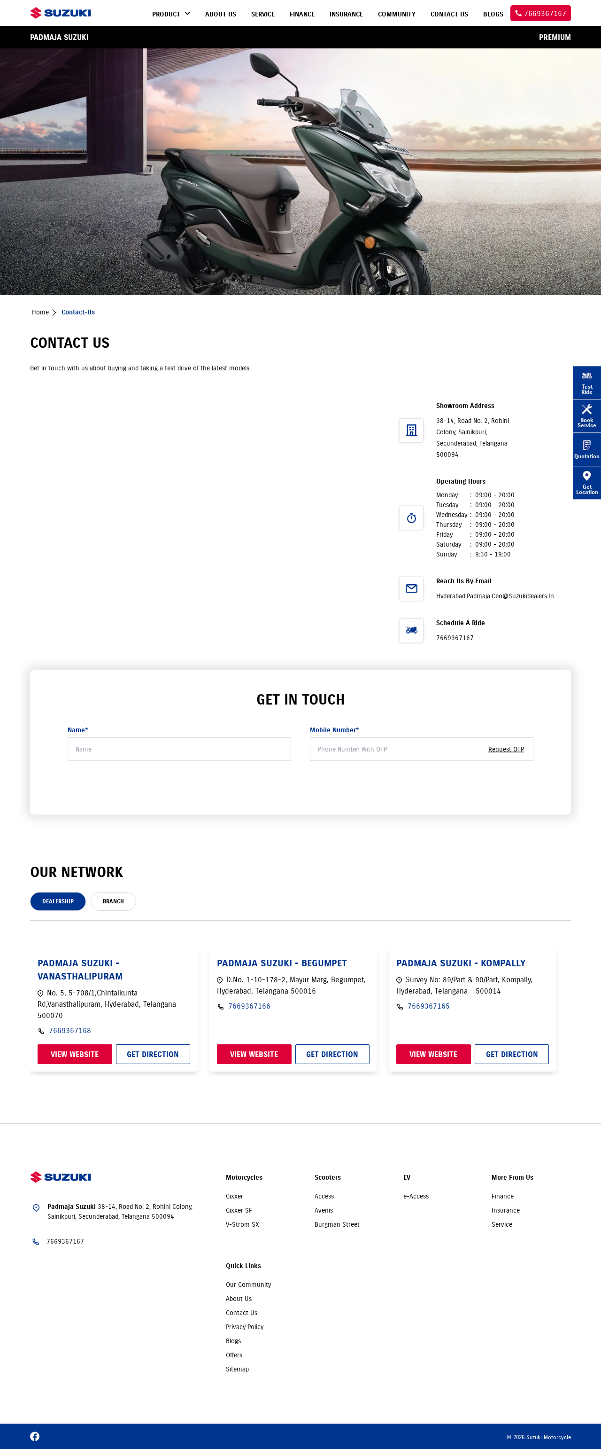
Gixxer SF (239, 1210)
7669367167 (455, 638)
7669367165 (429, 1005)
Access (324, 1196)
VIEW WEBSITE (75, 1054)
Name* (78, 730)
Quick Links (243, 1266)
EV (406, 1178)
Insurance (506, 1210)
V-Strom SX (242, 1224)
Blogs (233, 1341)
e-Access (416, 1196)
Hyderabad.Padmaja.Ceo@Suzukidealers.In (495, 596)
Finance (503, 1196)
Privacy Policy (244, 1327)
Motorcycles (244, 1178)
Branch (113, 901)
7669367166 (249, 1005)
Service (502, 1224)
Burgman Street (337, 1224)
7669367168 (70, 1030)
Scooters (328, 1178)
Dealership (58, 901)
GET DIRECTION (153, 1054)
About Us (239, 1298)
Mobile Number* (334, 730)
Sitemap (237, 1369)
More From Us (512, 1178)
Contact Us (241, 1312)
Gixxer (234, 1196)
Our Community (248, 1284)
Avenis (324, 1210)
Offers (234, 1355)
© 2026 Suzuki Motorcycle (539, 1437)
